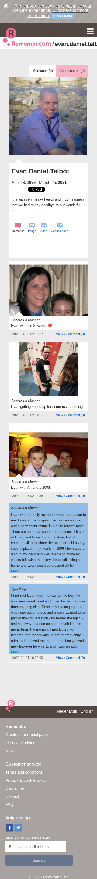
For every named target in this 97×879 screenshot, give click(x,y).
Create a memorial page (26, 734)
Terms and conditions (24, 772)
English (87, 711)
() (70, 334)
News (10, 750)
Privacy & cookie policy (26, 780)
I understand (62, 16)
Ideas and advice (20, 742)
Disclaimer (14, 788)
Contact (12, 796)
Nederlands (67, 711)
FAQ (9, 804)
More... (16, 571)
